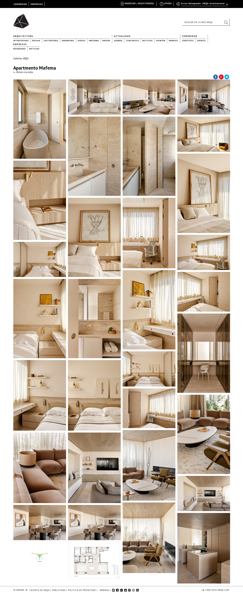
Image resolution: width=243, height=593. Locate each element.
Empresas (20, 44)
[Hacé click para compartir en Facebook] (215, 76)
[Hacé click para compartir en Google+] (221, 76)
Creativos (188, 40)
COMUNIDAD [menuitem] (20, 4)
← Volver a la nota (23, 72)
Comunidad (189, 36)
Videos (81, 40)
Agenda (118, 40)
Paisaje (36, 40)
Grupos (201, 40)
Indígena (94, 40)
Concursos (132, 40)
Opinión (160, 40)
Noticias (147, 40)
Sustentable (51, 40)
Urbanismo (68, 40)
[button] (226, 22)
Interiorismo (21, 40)
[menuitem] (202, 5)
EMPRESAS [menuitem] (37, 4)
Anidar (106, 40)
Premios (173, 40)
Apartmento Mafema (34, 68)
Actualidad (122, 36)
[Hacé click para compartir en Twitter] (227, 76)
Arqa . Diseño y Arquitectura (22, 19)
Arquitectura (23, 36)
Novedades (19, 49)
